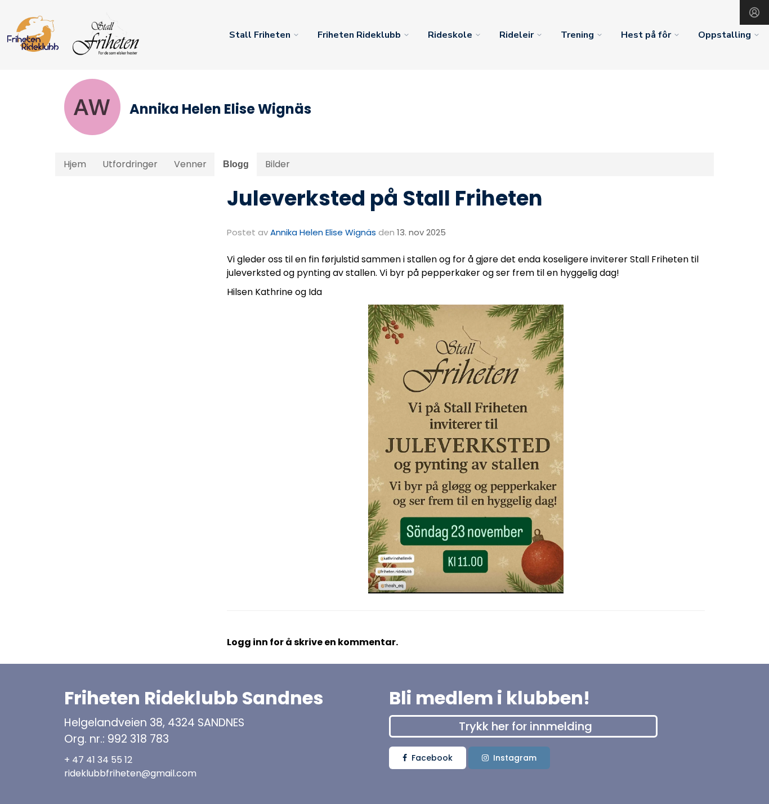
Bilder (277, 164)
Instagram (514, 757)
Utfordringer (130, 164)
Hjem (75, 164)
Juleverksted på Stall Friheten (385, 198)
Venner (190, 164)
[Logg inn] (754, 12)
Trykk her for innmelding (525, 726)
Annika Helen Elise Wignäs (323, 232)
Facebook (432, 757)
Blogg (236, 164)
